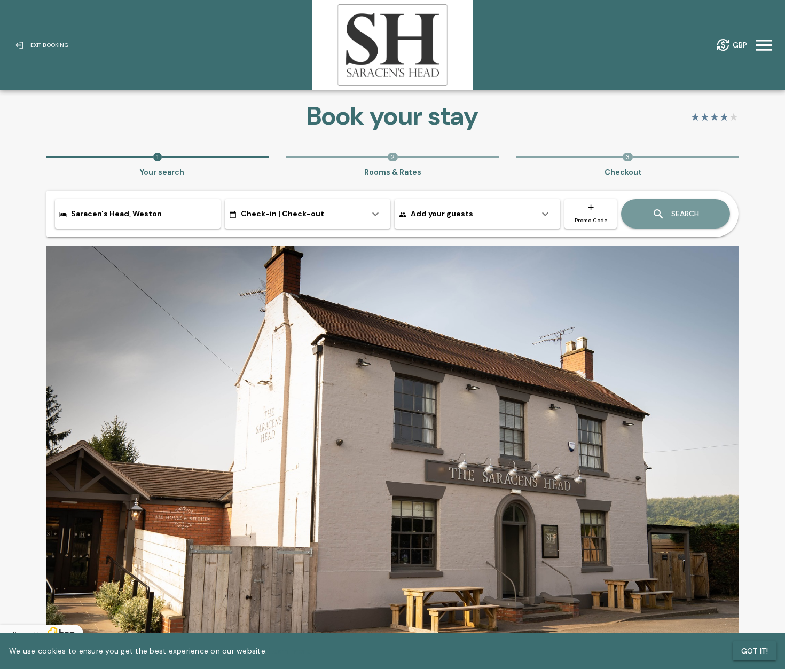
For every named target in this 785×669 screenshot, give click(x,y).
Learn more (290, 651)
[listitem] (307, 214)
